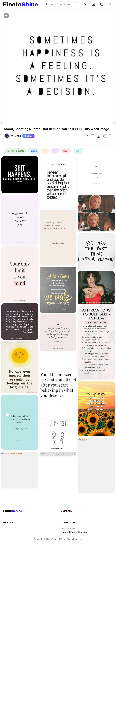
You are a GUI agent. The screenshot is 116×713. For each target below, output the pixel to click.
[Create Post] (102, 4)
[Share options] (35, 159)
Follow (28, 136)
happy (65, 151)
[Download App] (85, 4)
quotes (34, 151)
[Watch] (93, 4)
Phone (78, 151)
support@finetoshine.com (74, 532)
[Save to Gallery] (35, 165)
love (55, 151)
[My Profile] (110, 4)
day (44, 151)
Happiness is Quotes (15, 151)
